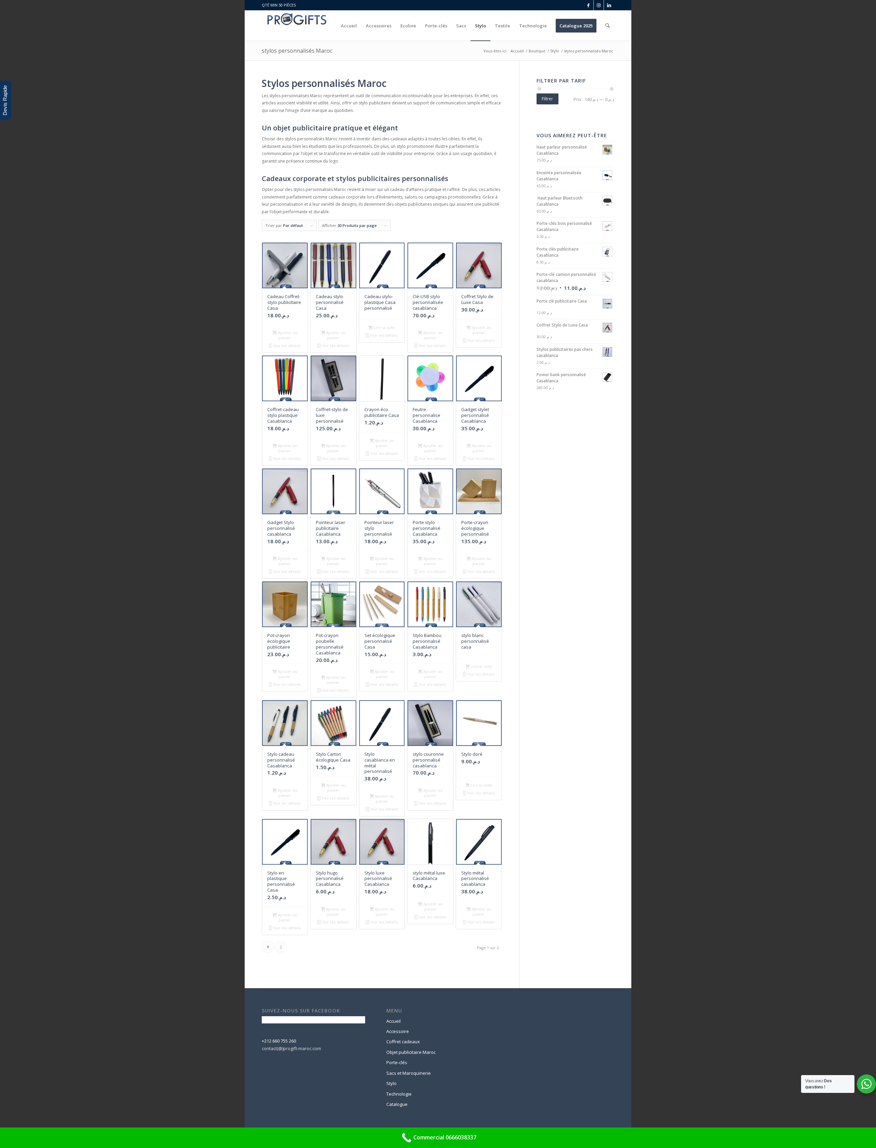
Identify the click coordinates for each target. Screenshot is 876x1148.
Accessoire (397, 1031)
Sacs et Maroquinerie (408, 1073)
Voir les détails (286, 345)
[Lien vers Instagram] (599, 5)
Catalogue (397, 1104)
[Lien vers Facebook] (588, 5)
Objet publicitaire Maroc (411, 1052)
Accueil (393, 1021)
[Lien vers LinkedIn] (609, 5)
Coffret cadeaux (403, 1041)
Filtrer (547, 99)
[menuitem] (348, 26)
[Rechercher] (607, 26)
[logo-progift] (296, 26)
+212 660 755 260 (279, 1041)
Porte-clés (396, 1062)
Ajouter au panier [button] (287, 335)
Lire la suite (384, 327)
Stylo (391, 1083)
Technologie (399, 1094)
